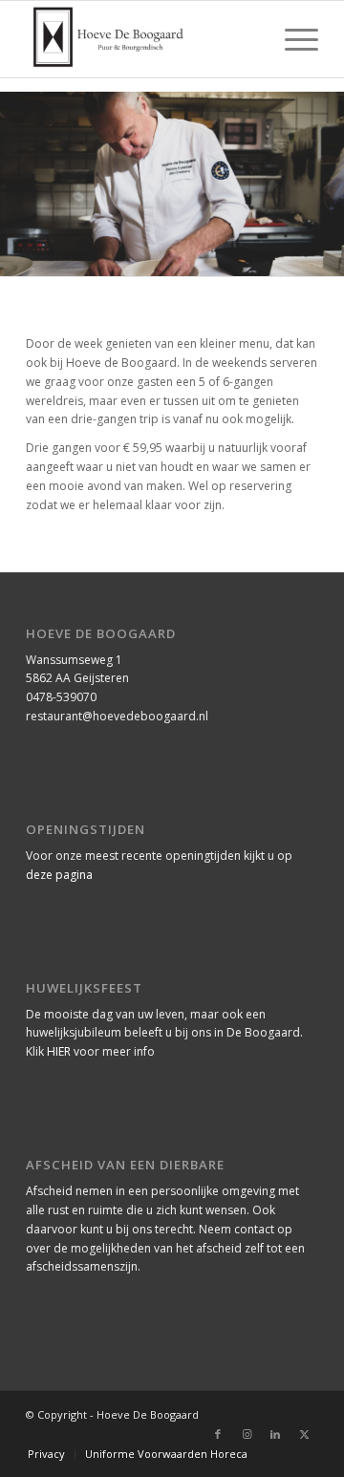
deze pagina (59, 875)
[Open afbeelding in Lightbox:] (323, 268)
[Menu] (292, 39)
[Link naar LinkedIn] (275, 1434)
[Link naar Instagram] (246, 1434)
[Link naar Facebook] (218, 1434)
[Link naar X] (304, 1434)
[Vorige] (43, 177)
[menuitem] (292, 39)
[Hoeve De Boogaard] (143, 39)
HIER (59, 1051)
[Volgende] (301, 177)
